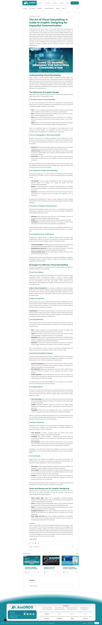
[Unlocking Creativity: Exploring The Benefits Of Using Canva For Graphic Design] (31, 560)
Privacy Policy (52, 623)
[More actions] (72, 16)
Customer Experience (49, 8)
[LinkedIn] (25, 614)
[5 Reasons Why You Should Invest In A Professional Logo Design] (51, 560)
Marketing (40, 8)
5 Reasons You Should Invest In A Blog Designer (70, 568)
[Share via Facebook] (29, 543)
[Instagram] (27, 614)
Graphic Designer (33, 539)
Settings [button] (84, 623)
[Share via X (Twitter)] (32, 543)
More (63, 8)
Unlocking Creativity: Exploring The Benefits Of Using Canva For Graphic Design (31, 568)
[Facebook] (30, 614)
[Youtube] (33, 614)
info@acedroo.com (13, 617)
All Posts (25, 8)
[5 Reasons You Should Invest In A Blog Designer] (70, 560)
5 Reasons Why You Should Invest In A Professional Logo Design (51, 568)
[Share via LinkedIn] (35, 543)
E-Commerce (32, 8)
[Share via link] (38, 543)
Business (58, 8)
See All (77, 553)
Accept (96, 623)
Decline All (90, 623)
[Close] (100, 623)
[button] (61, 3)
